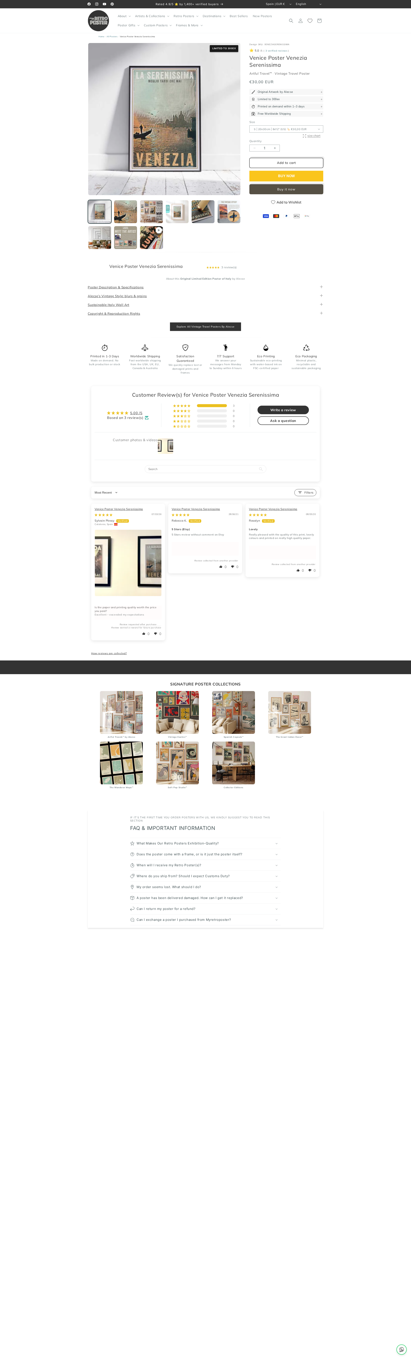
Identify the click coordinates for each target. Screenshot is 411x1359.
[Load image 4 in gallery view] (177, 212)
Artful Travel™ (261, 73)
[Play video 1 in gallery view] (151, 237)
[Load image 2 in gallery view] (125, 212)
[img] (104, 514)
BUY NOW (286, 176)
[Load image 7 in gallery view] (100, 237)
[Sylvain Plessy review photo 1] (128, 563)
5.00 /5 (136, 413)
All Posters (112, 36)
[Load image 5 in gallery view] (203, 212)
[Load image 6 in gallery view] (229, 212)
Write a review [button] (283, 410)
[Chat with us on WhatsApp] (401, 1349)
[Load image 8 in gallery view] (125, 237)
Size (252, 122)
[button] (124, 16)
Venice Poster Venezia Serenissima (119, 509)
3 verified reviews (276, 50)
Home (101, 36)
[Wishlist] (310, 20)
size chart (313, 135)
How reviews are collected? (109, 653)
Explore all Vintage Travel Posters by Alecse (205, 326)
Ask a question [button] (283, 421)
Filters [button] (309, 492)
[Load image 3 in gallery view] (151, 212)
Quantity (255, 141)
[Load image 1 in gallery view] (100, 212)
